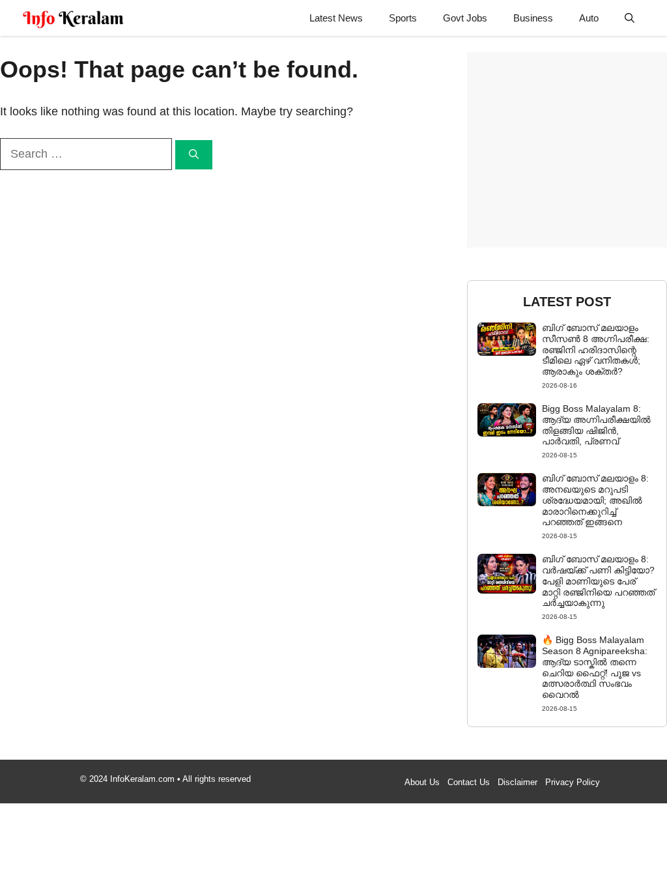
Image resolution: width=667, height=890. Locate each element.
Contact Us (468, 782)
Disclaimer (517, 782)
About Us (422, 782)
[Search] (193, 154)
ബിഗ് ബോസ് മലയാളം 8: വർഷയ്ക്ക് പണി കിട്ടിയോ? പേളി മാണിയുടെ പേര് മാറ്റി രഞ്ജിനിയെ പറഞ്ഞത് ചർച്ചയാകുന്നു (598, 581)
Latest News (336, 17)
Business (533, 17)
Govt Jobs (465, 17)
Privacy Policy (572, 782)
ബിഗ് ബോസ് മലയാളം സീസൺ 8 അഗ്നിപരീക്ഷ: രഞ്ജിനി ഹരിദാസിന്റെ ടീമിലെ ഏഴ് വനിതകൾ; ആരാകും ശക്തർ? (595, 350)
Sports (403, 17)
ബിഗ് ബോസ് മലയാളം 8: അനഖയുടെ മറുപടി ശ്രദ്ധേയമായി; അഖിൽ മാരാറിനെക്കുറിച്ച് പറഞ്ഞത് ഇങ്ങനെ (595, 500)
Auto (589, 17)
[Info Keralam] (73, 18)
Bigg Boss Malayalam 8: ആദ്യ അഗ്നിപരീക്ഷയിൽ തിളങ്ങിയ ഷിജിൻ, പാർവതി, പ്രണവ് (596, 424)
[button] (629, 18)
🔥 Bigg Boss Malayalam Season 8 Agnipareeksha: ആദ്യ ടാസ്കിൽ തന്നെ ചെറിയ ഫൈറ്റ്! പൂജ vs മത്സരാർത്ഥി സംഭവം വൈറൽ (594, 667)
